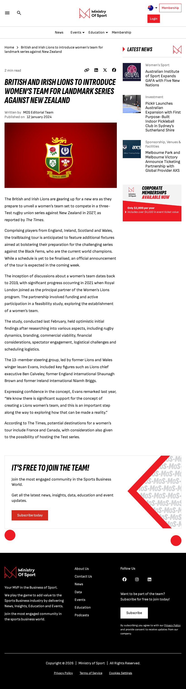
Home (9, 47)
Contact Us (83, 576)
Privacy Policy (172, 625)
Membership (170, 8)
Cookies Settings (120, 673)
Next (176, 540)
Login (153, 19)
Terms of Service (91, 673)
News (59, 32)
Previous (10, 535)
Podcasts (82, 615)
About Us (82, 569)
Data (78, 592)
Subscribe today (30, 515)
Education (96, 32)
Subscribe (134, 613)
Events (76, 32)
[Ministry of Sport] (93, 13)
